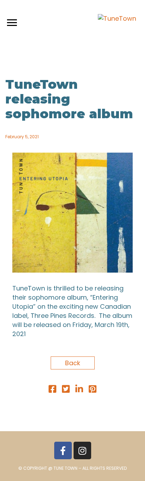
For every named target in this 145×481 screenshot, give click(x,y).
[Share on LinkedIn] (79, 390)
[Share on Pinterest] (92, 390)
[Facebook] (63, 450)
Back (72, 363)
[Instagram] (82, 450)
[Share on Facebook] (52, 390)
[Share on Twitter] (65, 390)
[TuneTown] (117, 18)
